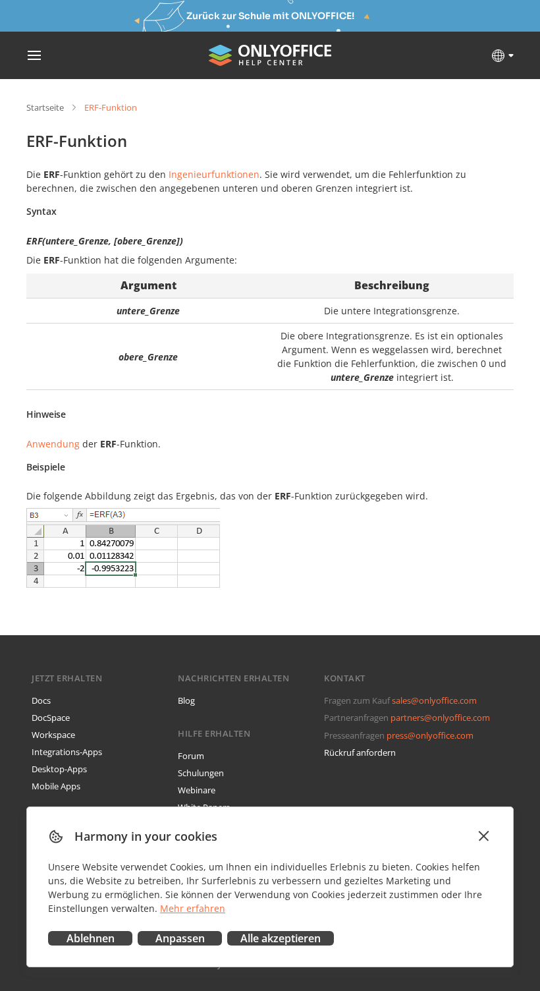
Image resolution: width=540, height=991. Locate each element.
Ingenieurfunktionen (214, 174)
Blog (186, 700)
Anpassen (180, 938)
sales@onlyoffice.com (434, 700)
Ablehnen (91, 938)
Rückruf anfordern (360, 752)
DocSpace (51, 717)
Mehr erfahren (192, 908)
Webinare (196, 790)
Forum (191, 756)
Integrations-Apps (67, 752)
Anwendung (53, 444)
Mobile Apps (56, 786)
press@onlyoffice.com (430, 735)
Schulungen (201, 773)
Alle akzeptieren (280, 938)
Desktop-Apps (59, 769)
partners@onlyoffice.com (440, 717)
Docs (41, 700)
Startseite (45, 107)
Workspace (53, 735)
